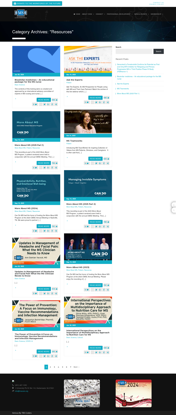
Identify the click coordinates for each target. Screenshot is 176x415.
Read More (43, 100)
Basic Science (20, 85)
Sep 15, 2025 (19, 140)
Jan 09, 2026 (19, 74)
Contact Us (158, 2)
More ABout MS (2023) (77, 267)
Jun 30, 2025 (19, 266)
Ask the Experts (74, 80)
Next (75, 367)
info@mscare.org (21, 391)
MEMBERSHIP (156, 14)
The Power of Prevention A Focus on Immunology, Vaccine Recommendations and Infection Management (36, 336)
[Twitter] (44, 104)
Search (118, 47)
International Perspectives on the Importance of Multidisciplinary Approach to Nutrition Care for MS (87, 332)
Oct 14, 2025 (70, 135)
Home (78, 14)
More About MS (20, 148)
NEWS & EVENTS (141, 14)
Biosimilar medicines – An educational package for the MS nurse (34, 81)
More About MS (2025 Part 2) (81, 204)
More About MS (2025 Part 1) (29, 145)
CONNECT (100, 14)
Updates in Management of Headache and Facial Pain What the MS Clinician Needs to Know (34, 274)
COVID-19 (29, 341)
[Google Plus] (48, 104)
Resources (36, 148)
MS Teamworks (74, 141)
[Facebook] (52, 104)
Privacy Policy (156, 4)
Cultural (80, 337)
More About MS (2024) (26, 208)
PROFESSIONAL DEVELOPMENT (119, 14)
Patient (68, 82)
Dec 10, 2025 (71, 74)
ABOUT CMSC (87, 14)
